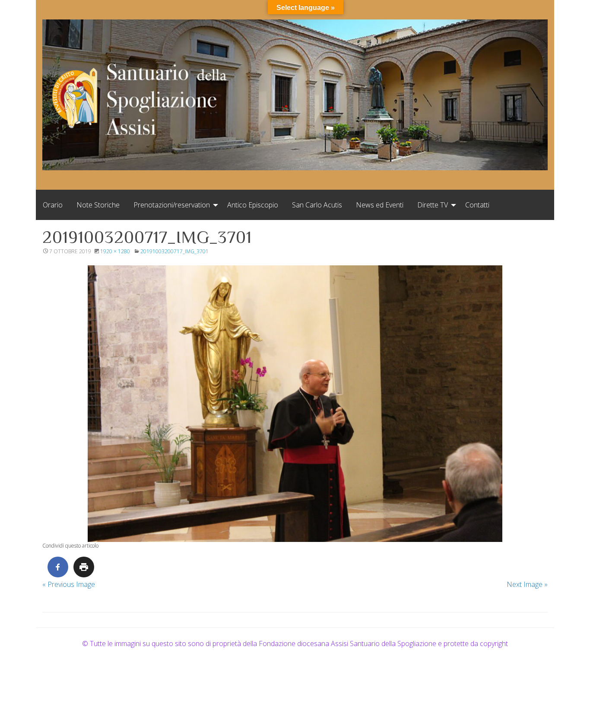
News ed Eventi (379, 205)
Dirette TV (432, 205)
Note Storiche (98, 205)
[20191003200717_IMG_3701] (295, 403)
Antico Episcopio (252, 205)
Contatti (477, 205)
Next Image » (527, 584)
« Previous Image (68, 584)
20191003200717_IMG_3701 (174, 251)
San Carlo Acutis (317, 205)
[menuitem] (53, 205)
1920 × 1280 (115, 251)
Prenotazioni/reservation (171, 205)
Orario (53, 205)
